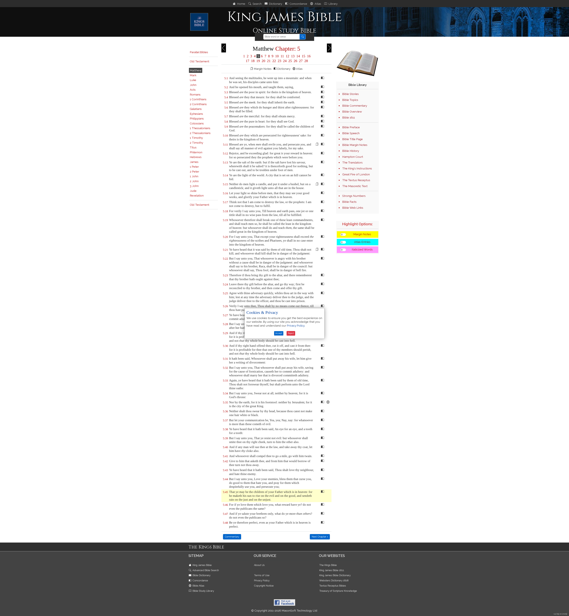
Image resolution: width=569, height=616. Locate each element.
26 (295, 61)
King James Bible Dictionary (335, 575)
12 (287, 56)
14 (298, 56)
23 (279, 61)
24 (284, 61)
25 (290, 61)
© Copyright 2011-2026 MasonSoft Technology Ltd (284, 610)
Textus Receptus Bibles (332, 585)
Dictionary (275, 3)
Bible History (350, 150)
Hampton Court (352, 156)
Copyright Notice (264, 585)
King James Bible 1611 (331, 570)
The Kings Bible (328, 565)
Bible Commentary (354, 105)
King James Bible (201, 565)
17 (247, 61)
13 (292, 56)
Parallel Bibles (199, 52)
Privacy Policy (262, 580)
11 (282, 56)
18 (252, 61)
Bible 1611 (348, 117)
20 (263, 61)
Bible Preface (351, 127)
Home (241, 3)
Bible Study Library (203, 590)
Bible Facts (349, 201)
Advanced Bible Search (205, 570)
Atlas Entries (362, 241)
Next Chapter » (320, 536)
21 (268, 61)
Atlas (317, 3)
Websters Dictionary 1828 (334, 580)
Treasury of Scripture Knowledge (338, 590)
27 (300, 61)
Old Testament (199, 61)
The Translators (352, 162)
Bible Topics (350, 99)
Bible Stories (350, 94)
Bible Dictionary (201, 575)
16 (308, 56)
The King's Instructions (357, 168)
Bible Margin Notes (354, 144)
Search (256, 3)
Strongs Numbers (354, 195)
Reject (291, 333)
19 (258, 61)
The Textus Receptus (356, 180)
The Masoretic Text (354, 186)
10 (277, 56)
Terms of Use (262, 575)
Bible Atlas (198, 585)
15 (303, 56)
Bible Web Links (352, 207)
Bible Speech (350, 133)
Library (332, 3)
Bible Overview (352, 111)
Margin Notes (362, 234)
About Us (259, 565)
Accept (278, 333)
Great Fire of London (356, 174)
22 (274, 61)
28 (305, 61)
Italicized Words (362, 249)
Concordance (298, 3)
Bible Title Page (352, 139)
